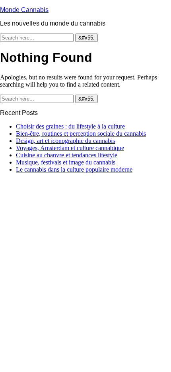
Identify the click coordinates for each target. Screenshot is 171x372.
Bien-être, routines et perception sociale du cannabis (81, 133)
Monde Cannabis (24, 9)
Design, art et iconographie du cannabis (65, 140)
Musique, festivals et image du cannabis (65, 162)
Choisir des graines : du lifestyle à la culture (70, 126)
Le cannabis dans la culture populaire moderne (74, 169)
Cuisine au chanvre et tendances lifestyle (66, 155)
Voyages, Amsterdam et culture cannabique (70, 147)
